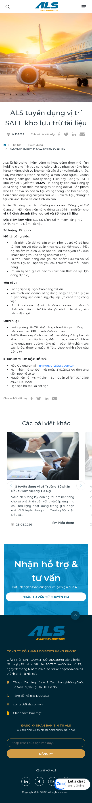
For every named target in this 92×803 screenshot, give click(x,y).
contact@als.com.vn (28, 704)
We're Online (76, 785)
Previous (11, 485)
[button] (72, 784)
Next (80, 485)
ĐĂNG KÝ (46, 753)
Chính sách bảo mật (27, 713)
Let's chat (76, 781)
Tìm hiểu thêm (62, 522)
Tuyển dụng (35, 145)
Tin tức (17, 145)
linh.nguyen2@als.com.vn (56, 365)
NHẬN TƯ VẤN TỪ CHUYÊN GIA (46, 597)
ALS (46, 6)
